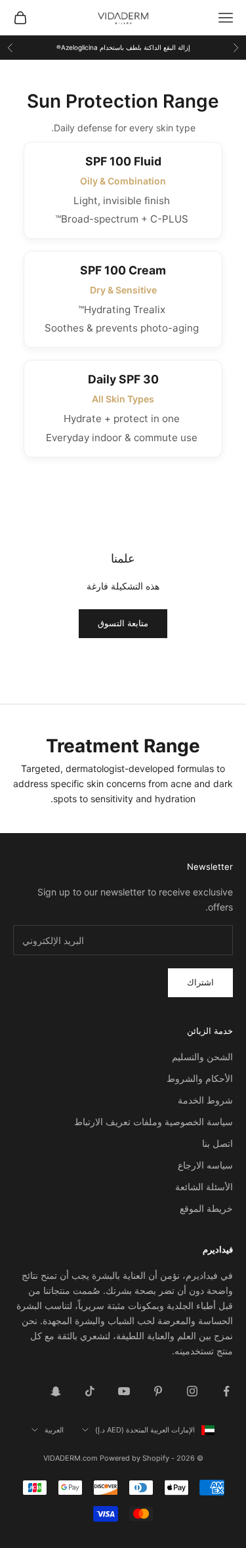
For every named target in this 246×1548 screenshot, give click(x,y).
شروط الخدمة (205, 1100)
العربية (54, 1429)
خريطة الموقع (206, 1208)
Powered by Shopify (134, 1458)
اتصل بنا (217, 1143)
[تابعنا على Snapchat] (55, 1391)
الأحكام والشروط (200, 1078)
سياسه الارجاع (205, 1165)
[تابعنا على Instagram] (192, 1391)
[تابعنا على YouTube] (124, 1391)
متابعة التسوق (123, 623)
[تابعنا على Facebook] (226, 1391)
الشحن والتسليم (202, 1056)
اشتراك (200, 982)
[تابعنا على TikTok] (89, 1391)
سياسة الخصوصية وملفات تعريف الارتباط (153, 1121)
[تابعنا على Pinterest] (158, 1391)
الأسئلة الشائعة (204, 1186)
